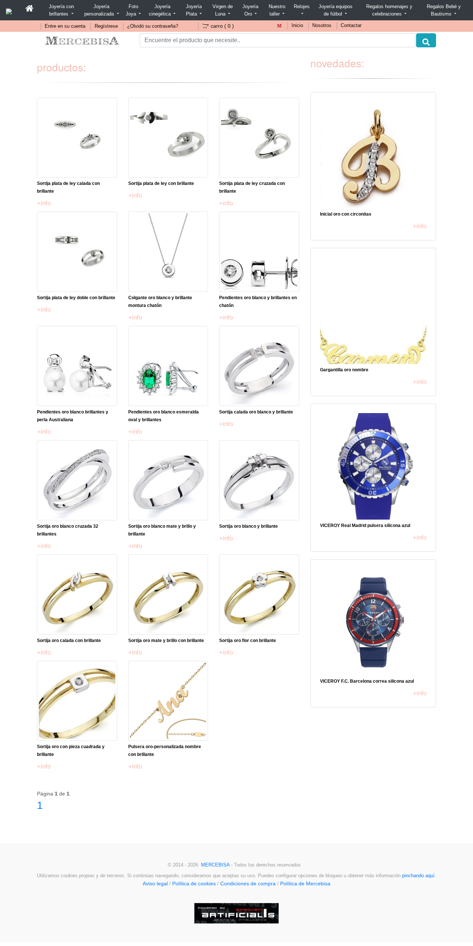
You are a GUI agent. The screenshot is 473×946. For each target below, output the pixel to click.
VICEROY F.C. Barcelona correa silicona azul (367, 681)
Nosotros (321, 25)
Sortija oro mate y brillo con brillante (166, 640)
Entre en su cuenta (65, 26)
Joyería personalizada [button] (99, 10)
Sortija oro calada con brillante (69, 640)
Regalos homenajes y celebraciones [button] (389, 10)
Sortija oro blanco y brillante (248, 526)
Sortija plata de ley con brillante (161, 183)
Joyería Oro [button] (250, 10)
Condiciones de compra (248, 883)
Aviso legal (155, 883)
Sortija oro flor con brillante (247, 640)
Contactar (351, 25)
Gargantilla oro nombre (344, 369)
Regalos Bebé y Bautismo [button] (444, 10)
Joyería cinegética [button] (160, 10)
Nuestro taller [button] (277, 10)
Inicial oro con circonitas (345, 214)
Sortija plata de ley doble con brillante (76, 297)
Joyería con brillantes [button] (61, 10)
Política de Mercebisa (305, 883)
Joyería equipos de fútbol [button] (336, 10)
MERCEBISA (215, 865)
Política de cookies (194, 883)
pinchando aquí (418, 875)
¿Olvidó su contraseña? (152, 26)
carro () (222, 26)
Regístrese (106, 26)
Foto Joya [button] (132, 10)
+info (44, 203)
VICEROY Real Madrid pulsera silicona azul (365, 525)
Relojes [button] (302, 6)
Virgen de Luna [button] (222, 10)
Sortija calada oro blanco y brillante (256, 412)
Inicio (297, 25)
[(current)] (29, 8)
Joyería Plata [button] (194, 10)
